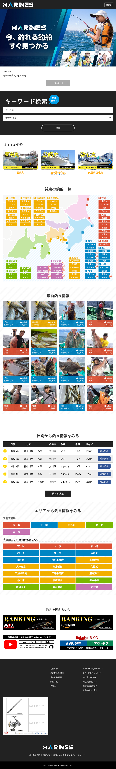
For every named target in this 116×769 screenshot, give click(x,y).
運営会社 (46, 755)
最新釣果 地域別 (57, 673)
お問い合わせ (58, 755)
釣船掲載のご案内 (90, 686)
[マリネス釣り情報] (18, 4)
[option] (58, 37)
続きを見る (58, 493)
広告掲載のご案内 (90, 690)
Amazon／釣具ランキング (93, 668)
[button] (110, 162)
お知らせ (54, 668)
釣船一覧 (54, 681)
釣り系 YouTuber (90, 677)
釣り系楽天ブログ (90, 681)
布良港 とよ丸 (95, 172)
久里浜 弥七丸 (58, 172)
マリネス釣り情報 (51, 765)
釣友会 (53, 686)
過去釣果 (104, 450)
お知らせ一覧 (58, 83)
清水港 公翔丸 (20, 172)
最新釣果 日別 (56, 677)
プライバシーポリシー (76, 755)
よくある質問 (34, 755)
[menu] (109, 4)
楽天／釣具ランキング (92, 673)
